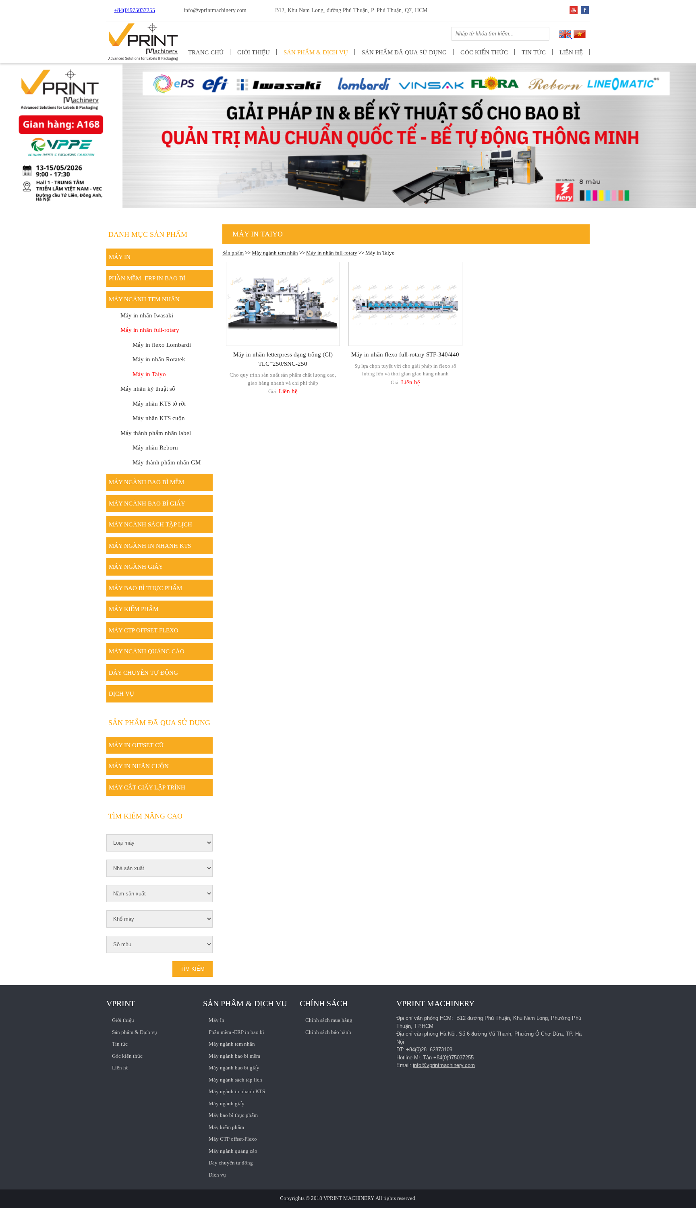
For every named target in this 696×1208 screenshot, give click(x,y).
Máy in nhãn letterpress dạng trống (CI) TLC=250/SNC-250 (283, 359)
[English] (565, 36)
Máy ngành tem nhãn (275, 253)
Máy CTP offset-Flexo (143, 630)
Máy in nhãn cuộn (139, 766)
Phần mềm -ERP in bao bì (147, 278)
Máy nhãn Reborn (155, 447)
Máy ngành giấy (136, 567)
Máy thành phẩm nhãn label (155, 433)
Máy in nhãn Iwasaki (146, 315)
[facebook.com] (585, 12)
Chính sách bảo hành (328, 1032)
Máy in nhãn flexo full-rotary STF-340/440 (405, 354)
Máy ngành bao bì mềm (146, 482)
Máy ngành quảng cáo (146, 651)
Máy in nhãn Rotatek (159, 359)
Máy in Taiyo (149, 374)
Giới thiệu (253, 52)
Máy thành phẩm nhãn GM (167, 462)
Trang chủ (206, 52)
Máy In (119, 257)
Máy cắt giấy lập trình (147, 787)
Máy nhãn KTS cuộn (159, 418)
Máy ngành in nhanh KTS (150, 546)
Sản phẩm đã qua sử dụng (404, 52)
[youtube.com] (573, 12)
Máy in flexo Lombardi (162, 345)
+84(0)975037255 (134, 10)
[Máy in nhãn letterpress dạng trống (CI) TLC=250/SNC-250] (283, 304)
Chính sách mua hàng (328, 1020)
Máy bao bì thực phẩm (145, 588)
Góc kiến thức (484, 52)
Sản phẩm (233, 253)
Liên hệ (571, 52)
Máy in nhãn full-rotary (331, 253)
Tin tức (534, 52)
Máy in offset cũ (136, 745)
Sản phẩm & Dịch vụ (316, 52)
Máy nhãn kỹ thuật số (147, 388)
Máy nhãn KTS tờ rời (159, 403)
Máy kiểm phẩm (133, 609)
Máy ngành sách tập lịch (150, 524)
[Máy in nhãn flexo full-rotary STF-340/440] (405, 304)
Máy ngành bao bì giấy (147, 503)
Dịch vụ (121, 693)
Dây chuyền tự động (143, 672)
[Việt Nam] (579, 36)
